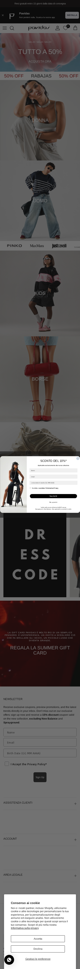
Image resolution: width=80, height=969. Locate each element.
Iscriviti (53, 496)
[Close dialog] (78, 458)
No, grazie (53, 502)
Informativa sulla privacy (25, 928)
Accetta (38, 938)
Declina (37, 948)
